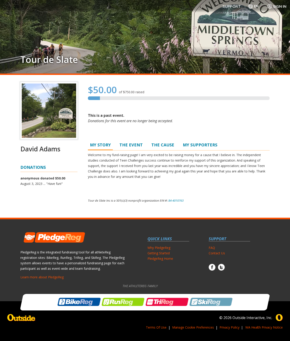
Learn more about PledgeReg (42, 277)
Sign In (279, 6)
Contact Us (217, 253)
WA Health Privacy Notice (264, 327)
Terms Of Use (156, 327)
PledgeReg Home (160, 258)
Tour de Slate (49, 59)
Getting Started (158, 253)
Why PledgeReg (158, 248)
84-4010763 (176, 200)
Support (231, 6)
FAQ (212, 248)
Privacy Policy (229, 327)
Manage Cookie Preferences (193, 327)
